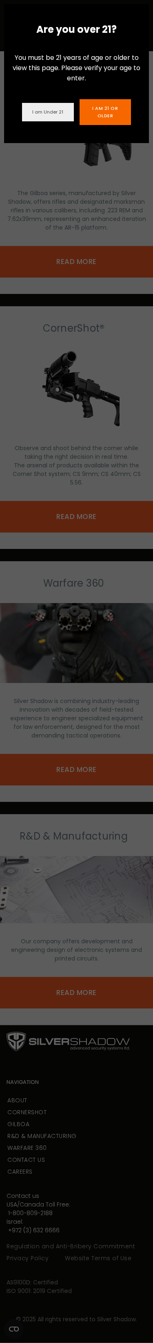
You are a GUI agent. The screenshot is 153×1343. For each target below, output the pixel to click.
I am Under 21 (47, 112)
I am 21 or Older (105, 112)
